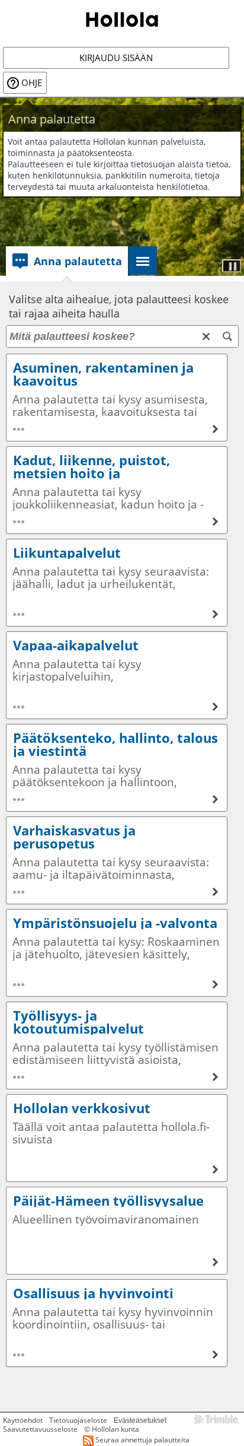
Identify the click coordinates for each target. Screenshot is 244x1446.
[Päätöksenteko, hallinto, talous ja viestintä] (117, 767)
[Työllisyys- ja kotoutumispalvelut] (117, 1045)
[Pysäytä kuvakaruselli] (231, 265)
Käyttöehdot (23, 1420)
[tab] (67, 261)
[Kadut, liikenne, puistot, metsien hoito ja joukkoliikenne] (117, 490)
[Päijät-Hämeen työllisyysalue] (117, 1230)
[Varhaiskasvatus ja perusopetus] (117, 860)
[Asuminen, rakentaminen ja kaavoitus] (117, 397)
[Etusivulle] (122, 18)
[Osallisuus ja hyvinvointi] (117, 1323)
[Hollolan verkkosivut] (117, 1138)
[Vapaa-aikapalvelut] (117, 675)
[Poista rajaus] (206, 336)
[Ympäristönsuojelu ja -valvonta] (117, 953)
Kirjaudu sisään (116, 58)
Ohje (31, 83)
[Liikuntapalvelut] (117, 582)
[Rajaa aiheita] (227, 336)
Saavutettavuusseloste (40, 1429)
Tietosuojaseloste (78, 1420)
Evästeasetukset (140, 1420)
